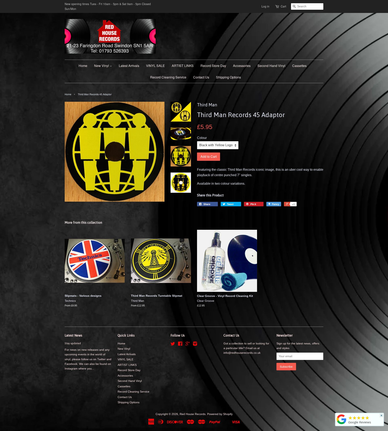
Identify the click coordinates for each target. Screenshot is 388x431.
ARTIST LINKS (183, 65)
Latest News (73, 335)
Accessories (242, 65)
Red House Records (193, 414)
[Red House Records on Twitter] (173, 344)
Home (83, 65)
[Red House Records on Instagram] (195, 344)
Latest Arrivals (129, 65)
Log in (265, 6)
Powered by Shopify (220, 414)
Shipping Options (228, 77)
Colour (202, 138)
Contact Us (201, 77)
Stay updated (73, 343)
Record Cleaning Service (168, 77)
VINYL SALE (155, 65)
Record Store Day (213, 65)
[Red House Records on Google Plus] (187, 344)
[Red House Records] (341, 424)
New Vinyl (102, 65)
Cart (283, 6)
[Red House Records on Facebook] (180, 344)
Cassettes (299, 65)
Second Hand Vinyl (271, 65)
